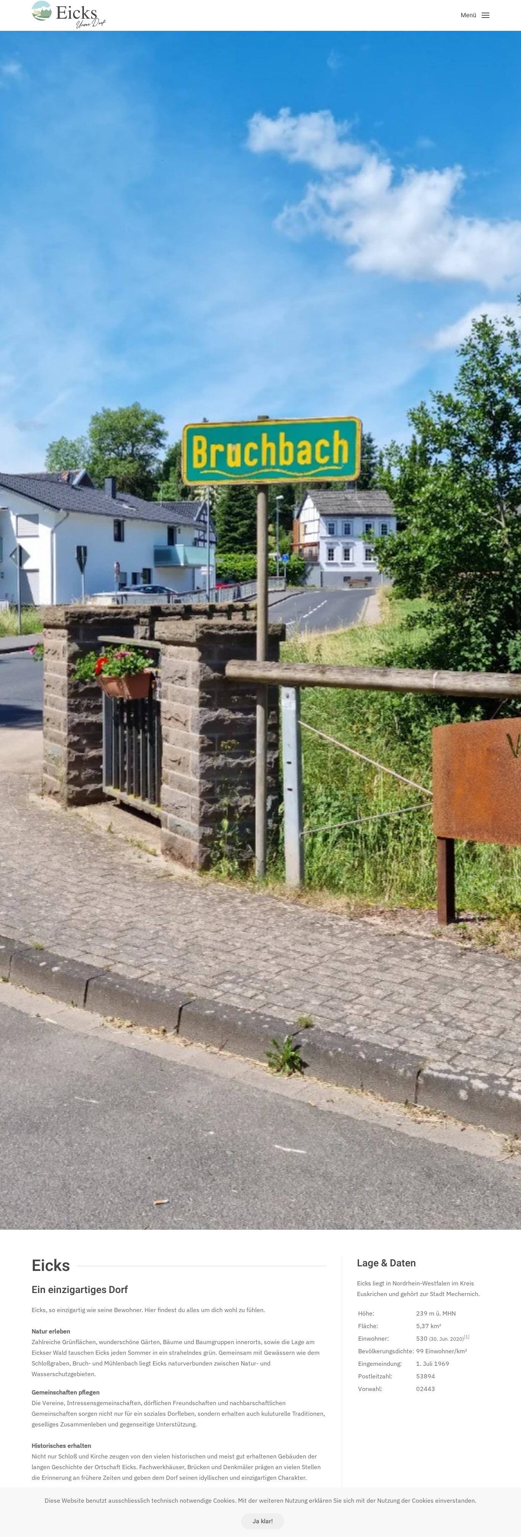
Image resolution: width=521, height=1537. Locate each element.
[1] (467, 1337)
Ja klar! (262, 1521)
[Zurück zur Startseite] (70, 15)
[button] (475, 15)
